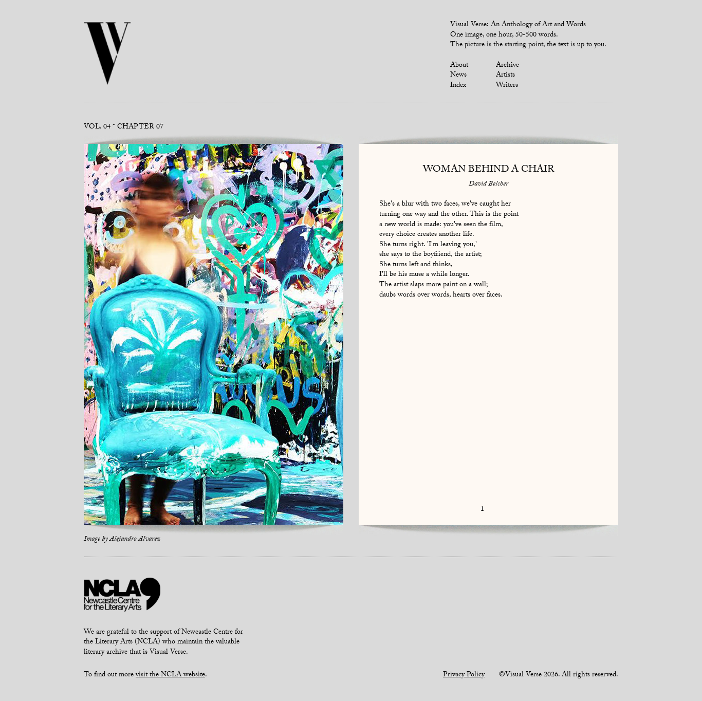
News (458, 75)
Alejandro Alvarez (134, 539)
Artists (505, 75)
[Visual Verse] (108, 54)
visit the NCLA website (170, 675)
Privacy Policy (464, 675)
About (459, 66)
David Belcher (488, 184)
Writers (507, 86)
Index (458, 86)
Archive (507, 66)
